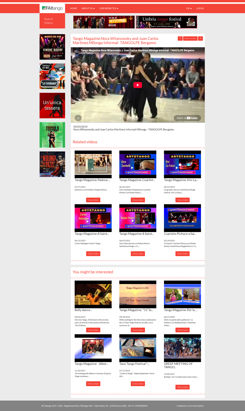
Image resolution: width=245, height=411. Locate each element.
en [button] (188, 8)
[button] (93, 164)
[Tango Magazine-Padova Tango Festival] (93, 164)
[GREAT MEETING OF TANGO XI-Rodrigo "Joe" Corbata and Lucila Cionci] (182, 348)
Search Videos (48, 20)
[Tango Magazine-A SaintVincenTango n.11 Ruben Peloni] (137, 218)
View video (93, 199)
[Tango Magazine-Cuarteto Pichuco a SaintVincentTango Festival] (137, 164)
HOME (74, 8)
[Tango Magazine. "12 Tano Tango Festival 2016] (137, 294)
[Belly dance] (93, 294)
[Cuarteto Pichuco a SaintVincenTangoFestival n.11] (182, 218)
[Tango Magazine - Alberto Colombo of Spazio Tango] (93, 348)
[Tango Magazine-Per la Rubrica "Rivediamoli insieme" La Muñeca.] (182, 294)
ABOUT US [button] (87, 8)
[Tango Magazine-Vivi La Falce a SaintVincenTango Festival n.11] (182, 164)
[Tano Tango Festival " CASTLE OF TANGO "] (137, 348)
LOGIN (200, 8)
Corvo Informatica (195, 405)
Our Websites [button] (107, 8)
